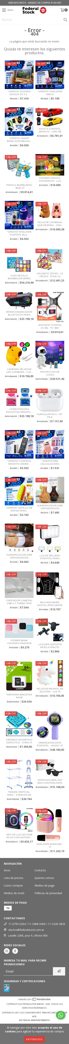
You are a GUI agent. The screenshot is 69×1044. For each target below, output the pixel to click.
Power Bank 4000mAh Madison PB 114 (19, 642)
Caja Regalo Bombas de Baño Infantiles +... (19, 277)
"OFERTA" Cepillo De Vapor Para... (19, 509)
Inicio (7, 870)
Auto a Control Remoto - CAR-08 (50, 130)
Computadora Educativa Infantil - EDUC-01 (19, 410)
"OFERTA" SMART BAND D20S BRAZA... (19, 139)
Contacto (40, 870)
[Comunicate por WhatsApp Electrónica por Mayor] (60, 1015)
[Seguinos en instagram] (7, 951)
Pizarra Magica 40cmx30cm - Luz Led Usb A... (50, 179)
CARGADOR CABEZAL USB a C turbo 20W (19, 602)
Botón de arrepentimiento (34, 1020)
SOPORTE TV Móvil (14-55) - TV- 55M (50, 326)
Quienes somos (44, 878)
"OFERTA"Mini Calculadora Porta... (49, 462)
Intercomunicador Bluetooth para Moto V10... (19, 313)
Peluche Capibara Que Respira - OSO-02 (49, 224)
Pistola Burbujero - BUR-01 (19, 186)
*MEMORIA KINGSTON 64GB (19, 696)
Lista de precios (13, 878)
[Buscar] (65, 19)
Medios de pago (44, 885)
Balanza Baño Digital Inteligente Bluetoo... (49, 604)
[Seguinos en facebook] (15, 951)
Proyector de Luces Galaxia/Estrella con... (50, 373)
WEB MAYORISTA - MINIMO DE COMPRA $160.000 (34, 2)
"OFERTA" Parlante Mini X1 (50, 93)
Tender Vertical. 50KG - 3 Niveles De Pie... (19, 793)
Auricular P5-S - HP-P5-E (50, 415)
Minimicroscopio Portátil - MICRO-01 (50, 744)
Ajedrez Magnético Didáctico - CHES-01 (19, 741)
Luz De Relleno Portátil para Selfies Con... (50, 557)
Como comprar (13, 885)
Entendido (34, 1039)
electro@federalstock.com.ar (26, 930)
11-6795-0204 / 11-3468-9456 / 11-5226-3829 (36, 924)
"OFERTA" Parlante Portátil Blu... (19, 233)
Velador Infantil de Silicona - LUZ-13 (49, 690)
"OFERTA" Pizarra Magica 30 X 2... (19, 93)
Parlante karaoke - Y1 (50, 845)
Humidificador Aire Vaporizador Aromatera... (50, 507)
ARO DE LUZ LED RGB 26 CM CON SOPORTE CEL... (19, 836)
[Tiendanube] (34, 1000)
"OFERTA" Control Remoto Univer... (19, 462)
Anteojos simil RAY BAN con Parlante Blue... (50, 781)
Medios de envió (14, 893)
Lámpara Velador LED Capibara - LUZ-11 (19, 370)
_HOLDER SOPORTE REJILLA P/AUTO (50, 646)
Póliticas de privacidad (48, 893)
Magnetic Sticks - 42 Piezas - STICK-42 (50, 275)
